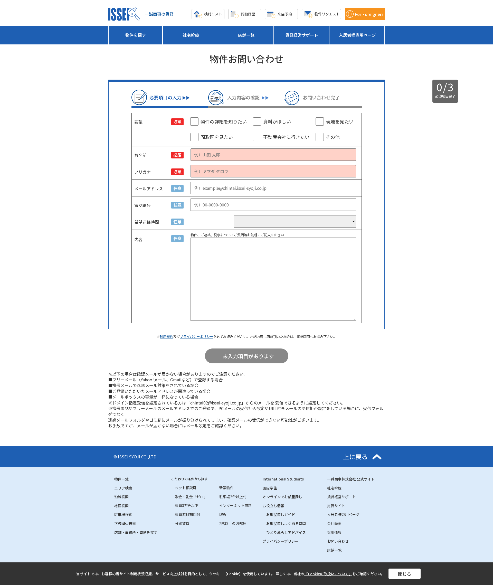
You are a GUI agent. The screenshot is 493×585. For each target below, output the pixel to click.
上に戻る (355, 456)
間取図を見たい (217, 137)
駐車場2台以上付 (232, 496)
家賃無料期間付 (187, 514)
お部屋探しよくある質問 (286, 523)
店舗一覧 (246, 35)
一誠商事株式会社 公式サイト (351, 479)
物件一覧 (121, 479)
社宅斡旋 (191, 35)
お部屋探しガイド (280, 514)
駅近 (222, 514)
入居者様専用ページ (357, 35)
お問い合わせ (338, 541)
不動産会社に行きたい (286, 137)
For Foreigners (369, 14)
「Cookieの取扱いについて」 (328, 573)
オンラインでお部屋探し (282, 496)
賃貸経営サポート (301, 35)
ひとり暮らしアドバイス (286, 532)
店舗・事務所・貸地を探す (135, 532)
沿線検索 (121, 496)
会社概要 (334, 523)
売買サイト (336, 505)
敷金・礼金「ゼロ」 (191, 496)
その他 (333, 137)
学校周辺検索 (125, 523)
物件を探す (135, 35)
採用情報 (334, 532)
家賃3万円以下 (186, 505)
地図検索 (121, 505)
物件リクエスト (327, 13)
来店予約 (285, 13)
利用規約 (166, 336)
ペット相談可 (185, 487)
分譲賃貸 (182, 523)
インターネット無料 (235, 505)
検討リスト (213, 13)
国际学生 (270, 487)
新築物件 (226, 487)
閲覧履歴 (248, 13)
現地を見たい (340, 121)
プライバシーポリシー (196, 336)
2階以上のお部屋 (232, 523)
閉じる (404, 574)
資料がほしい (277, 121)
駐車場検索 (123, 514)
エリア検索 (123, 487)
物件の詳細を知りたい (224, 121)
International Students (283, 479)
